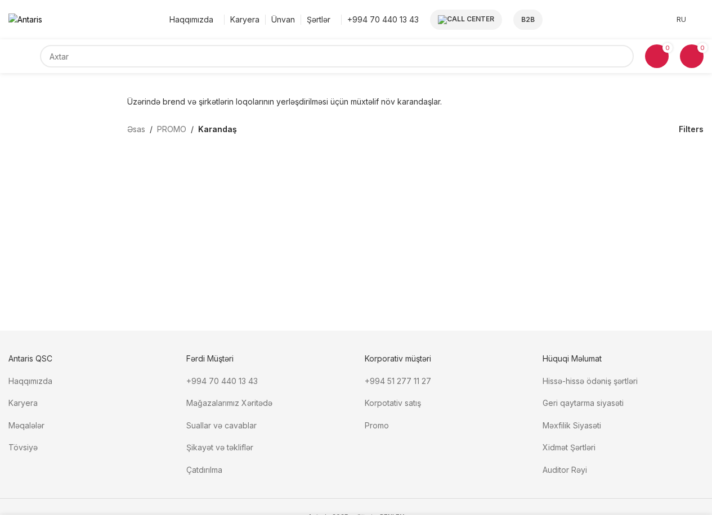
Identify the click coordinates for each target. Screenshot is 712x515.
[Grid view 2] (611, 129)
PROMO (171, 129)
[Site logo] (25, 19)
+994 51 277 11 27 (398, 381)
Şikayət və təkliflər (219, 447)
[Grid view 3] (629, 129)
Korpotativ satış (393, 403)
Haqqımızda (30, 381)
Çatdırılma (204, 470)
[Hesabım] (700, 19)
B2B (528, 19)
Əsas (136, 129)
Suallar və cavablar (221, 425)
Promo (377, 425)
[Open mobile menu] (24, 56)
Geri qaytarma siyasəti (583, 403)
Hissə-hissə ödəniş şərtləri (590, 381)
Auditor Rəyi (565, 470)
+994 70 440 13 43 (222, 381)
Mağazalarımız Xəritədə (229, 403)
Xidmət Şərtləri (570, 447)
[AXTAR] (622, 56)
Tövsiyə (23, 447)
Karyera (23, 403)
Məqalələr (26, 425)
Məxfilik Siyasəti (572, 425)
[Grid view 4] (647, 129)
